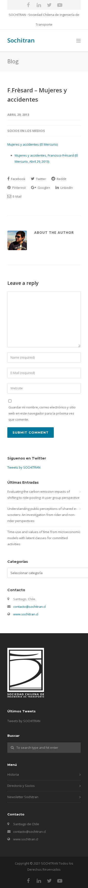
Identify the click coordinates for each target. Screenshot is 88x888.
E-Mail (17, 196)
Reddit (61, 179)
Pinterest (18, 187)
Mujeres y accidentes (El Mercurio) (32, 144)
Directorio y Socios (21, 785)
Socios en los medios (26, 130)
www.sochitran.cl (25, 614)
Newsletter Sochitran (22, 797)
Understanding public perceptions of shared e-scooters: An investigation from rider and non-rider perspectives (42, 514)
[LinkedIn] (39, 5)
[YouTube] (60, 5)
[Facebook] (28, 5)
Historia (13, 774)
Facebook (17, 179)
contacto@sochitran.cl (29, 606)
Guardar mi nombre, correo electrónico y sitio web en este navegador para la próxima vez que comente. (42, 413)
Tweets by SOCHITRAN (23, 467)
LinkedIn (66, 187)
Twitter (40, 179)
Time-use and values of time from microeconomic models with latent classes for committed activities (43, 538)
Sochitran (21, 40)
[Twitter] (49, 5)
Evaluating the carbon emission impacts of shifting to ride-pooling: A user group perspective (43, 494)
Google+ (43, 187)
